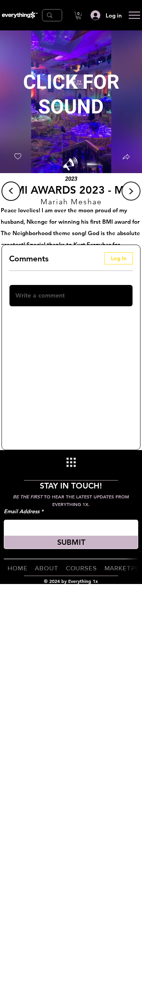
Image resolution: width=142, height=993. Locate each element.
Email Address (21, 511)
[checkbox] (18, 157)
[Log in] (94, 15)
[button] (78, 15)
